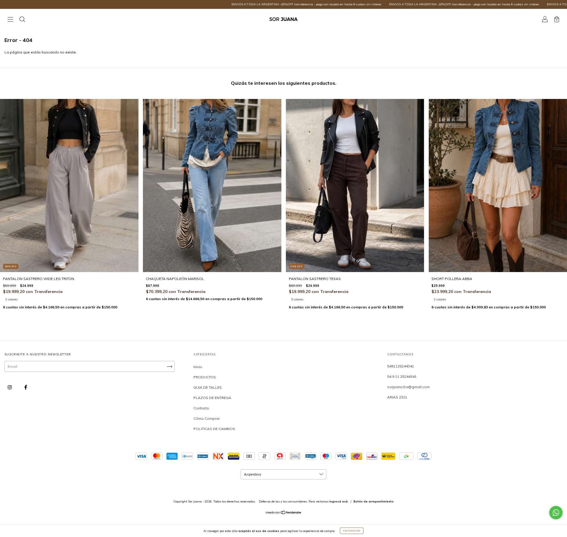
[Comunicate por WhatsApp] (556, 512)
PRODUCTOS (204, 377)
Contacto (201, 408)
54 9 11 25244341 (402, 376)
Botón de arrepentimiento (373, 501)
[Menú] (10, 20)
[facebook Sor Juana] (25, 387)
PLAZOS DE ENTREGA (212, 398)
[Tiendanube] (283, 513)
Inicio (197, 366)
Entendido (351, 530)
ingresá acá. (338, 501)
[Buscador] (22, 20)
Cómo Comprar (206, 418)
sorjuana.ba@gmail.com (408, 387)
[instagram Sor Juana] (10, 387)
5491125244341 (400, 366)
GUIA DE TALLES (207, 387)
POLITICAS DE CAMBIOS (214, 429)
